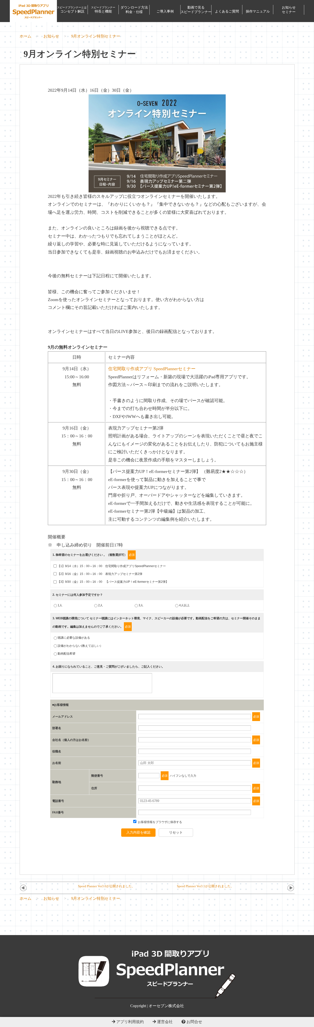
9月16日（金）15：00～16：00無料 (76, 436)
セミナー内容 (121, 357)
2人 (100, 605)
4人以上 (184, 605)
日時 (76, 357)
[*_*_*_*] (157, 188)
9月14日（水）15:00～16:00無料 (77, 376)
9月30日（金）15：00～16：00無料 (76, 479)
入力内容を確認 (138, 832)
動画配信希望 (66, 653)
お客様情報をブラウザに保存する (159, 822)
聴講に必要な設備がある (74, 637)
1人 (60, 605)
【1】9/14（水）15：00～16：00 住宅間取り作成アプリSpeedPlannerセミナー (111, 566)
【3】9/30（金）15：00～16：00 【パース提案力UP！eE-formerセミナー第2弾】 (113, 581)
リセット (176, 832)
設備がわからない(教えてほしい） (80, 645)
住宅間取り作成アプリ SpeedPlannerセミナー (152, 368)
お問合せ (193, 1022)
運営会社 (164, 1022)
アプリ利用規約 (129, 1022)
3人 (141, 605)
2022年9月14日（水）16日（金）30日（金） (91, 90)
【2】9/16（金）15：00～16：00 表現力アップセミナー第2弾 (99, 574)
